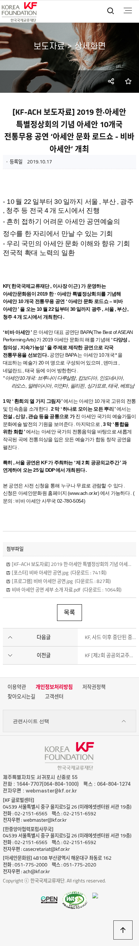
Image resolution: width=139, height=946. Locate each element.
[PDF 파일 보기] (74, 899)
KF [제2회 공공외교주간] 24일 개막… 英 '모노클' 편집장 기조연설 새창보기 (110, 655)
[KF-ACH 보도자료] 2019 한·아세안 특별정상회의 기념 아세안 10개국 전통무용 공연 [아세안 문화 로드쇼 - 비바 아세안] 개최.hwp (72, 564)
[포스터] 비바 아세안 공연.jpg (59, 572)
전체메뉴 (128, 10)
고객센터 (54, 697)
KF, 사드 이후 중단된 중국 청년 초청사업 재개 (110, 637)
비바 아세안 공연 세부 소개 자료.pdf (67, 589)
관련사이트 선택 (31, 721)
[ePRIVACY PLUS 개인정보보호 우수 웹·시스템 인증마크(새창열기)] (95, 894)
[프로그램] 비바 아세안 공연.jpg (61, 581)
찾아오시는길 (21, 697)
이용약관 (16, 687)
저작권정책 (93, 687)
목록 (69, 612)
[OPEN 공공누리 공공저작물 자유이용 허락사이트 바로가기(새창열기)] (49, 899)
